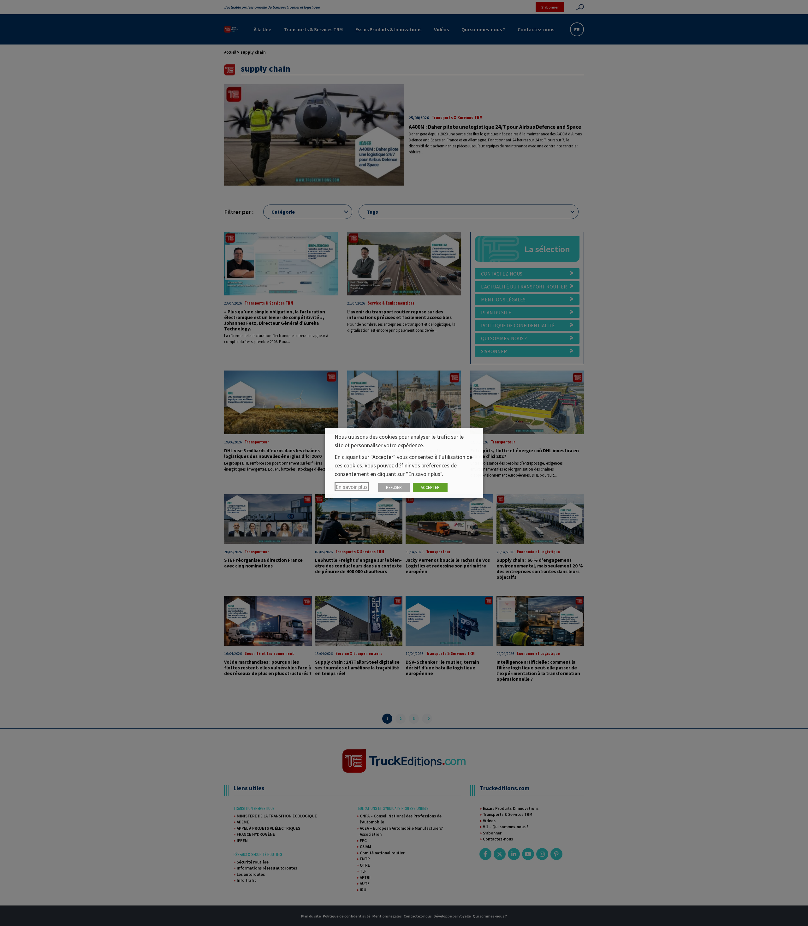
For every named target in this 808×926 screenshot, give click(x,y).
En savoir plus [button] (352, 486)
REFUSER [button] (394, 487)
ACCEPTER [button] (430, 487)
